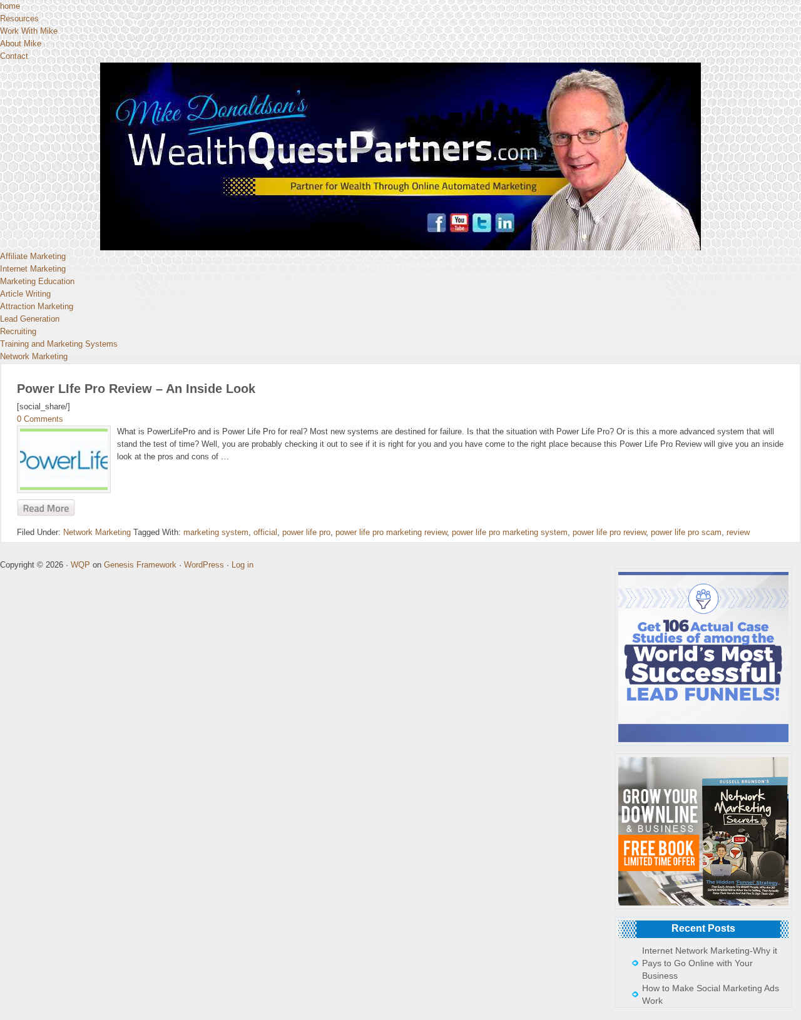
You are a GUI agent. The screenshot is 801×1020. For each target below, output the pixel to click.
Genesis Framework (140, 564)
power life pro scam (686, 532)
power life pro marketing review (391, 532)
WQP (80, 564)
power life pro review (609, 532)
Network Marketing (97, 532)
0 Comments (40, 419)
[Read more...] (46, 508)
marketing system (215, 532)
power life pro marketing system (510, 532)
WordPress (204, 564)
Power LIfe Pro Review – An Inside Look (136, 388)
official (265, 532)
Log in (242, 564)
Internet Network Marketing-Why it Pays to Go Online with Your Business (709, 963)
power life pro (306, 532)
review (738, 532)
